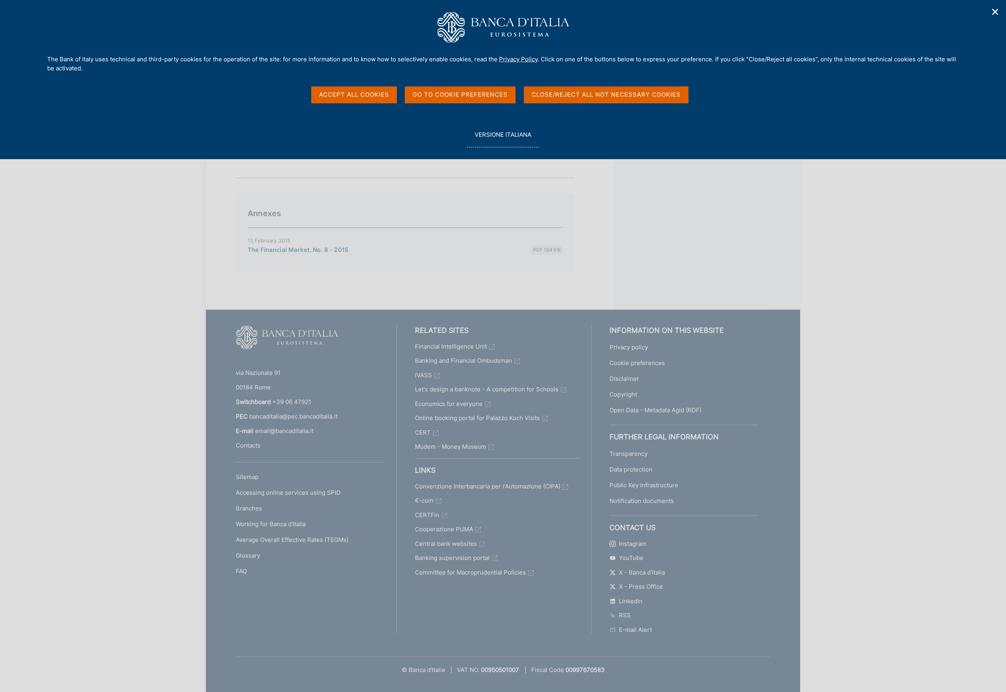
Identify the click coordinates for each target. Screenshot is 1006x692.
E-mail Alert (635, 629)
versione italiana (502, 139)
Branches (249, 508)
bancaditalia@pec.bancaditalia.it (293, 416)
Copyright (623, 394)
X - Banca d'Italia (642, 572)
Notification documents (641, 501)
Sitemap (247, 477)
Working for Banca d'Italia (271, 524)
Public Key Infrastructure (643, 485)
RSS (625, 615)
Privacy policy (628, 347)
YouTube (631, 558)
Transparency (628, 453)
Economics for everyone (449, 403)
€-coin (424, 500)
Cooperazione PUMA (444, 529)
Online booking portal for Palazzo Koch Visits (477, 418)
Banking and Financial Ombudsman (463, 360)
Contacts (248, 445)
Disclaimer (624, 378)
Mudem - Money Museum (450, 446)
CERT (423, 432)
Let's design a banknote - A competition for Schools (486, 389)
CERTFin (427, 515)
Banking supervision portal (452, 558)
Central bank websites (446, 543)
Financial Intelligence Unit (451, 346)
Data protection (630, 469)
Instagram (632, 543)
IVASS (423, 375)
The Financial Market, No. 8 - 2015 (298, 249)
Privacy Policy (518, 59)
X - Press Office (641, 586)
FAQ (241, 571)
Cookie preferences (637, 363)
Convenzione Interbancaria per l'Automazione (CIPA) (487, 486)
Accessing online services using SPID (288, 492)
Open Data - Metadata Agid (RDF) (655, 410)
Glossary (248, 555)
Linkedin (631, 601)
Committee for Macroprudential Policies (470, 572)
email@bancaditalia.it (284, 431)
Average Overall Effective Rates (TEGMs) (292, 539)
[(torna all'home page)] (287, 339)
